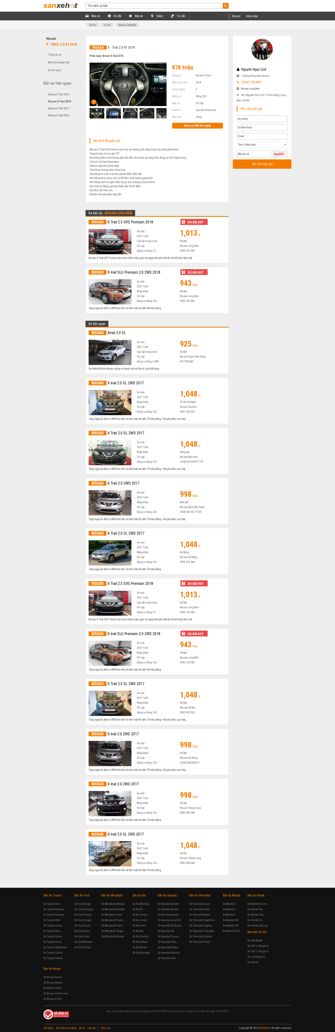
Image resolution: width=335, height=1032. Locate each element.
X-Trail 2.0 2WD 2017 (115, 483)
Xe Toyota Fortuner (53, 914)
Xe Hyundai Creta (167, 941)
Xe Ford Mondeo (83, 941)
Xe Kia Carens (140, 914)
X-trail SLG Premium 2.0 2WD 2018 (126, 272)
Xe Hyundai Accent (168, 909)
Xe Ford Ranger (82, 903)
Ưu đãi (117, 16)
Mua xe (95, 16)
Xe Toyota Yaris (51, 931)
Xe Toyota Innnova (53, 909)
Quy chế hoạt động (66, 1027)
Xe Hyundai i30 (166, 931)
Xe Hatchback (254, 940)
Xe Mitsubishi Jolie (111, 914)
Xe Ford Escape (83, 920)
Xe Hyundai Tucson (168, 936)
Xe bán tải (252, 962)
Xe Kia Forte (139, 925)
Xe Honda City (255, 909)
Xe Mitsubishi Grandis (113, 909)
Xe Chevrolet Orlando (200, 936)
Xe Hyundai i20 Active (169, 925)
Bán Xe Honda (255, 895)
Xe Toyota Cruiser (53, 952)
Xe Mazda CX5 (231, 920)
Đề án (82, 1027)
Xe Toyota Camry (52, 925)
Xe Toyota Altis (51, 920)
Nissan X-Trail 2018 (58, 101)
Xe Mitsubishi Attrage (113, 903)
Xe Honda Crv (254, 920)
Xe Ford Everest (83, 914)
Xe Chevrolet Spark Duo (202, 920)
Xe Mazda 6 (229, 914)
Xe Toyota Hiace (52, 941)
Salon (159, 16)
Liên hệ (91, 1027)
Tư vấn (180, 16)
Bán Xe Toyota (52, 895)
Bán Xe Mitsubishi (112, 895)
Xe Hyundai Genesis (169, 952)
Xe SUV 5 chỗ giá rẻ (258, 945)
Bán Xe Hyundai (167, 895)
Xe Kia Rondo (140, 947)
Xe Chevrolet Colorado (201, 931)
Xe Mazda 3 (229, 909)
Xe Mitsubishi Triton (112, 925)
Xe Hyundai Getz (167, 958)
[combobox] (262, 144)
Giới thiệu (48, 1027)
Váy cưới (106, 1027)
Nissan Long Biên (127, 24)
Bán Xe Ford (81, 895)
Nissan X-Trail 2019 (57, 94)
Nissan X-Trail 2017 (57, 108)
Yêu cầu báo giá (262, 164)
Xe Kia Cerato (140, 920)
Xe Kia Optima (140, 941)
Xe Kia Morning (141, 903)
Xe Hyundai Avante (168, 914)
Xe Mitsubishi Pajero (112, 920)
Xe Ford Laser (81, 936)
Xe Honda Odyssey (257, 925)
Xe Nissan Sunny (52, 977)
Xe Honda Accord (257, 903)
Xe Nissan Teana (52, 988)
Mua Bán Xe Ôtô (257, 932)
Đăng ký (236, 16)
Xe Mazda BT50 (231, 931)
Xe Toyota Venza (52, 936)
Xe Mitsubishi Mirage (112, 936)
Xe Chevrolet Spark (199, 914)
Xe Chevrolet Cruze (199, 903)
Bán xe (138, 16)
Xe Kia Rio (138, 931)
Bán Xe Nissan (52, 969)
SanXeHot (264, 1027)
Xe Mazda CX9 (231, 925)
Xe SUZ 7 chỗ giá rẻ (258, 951)
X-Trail (107, 24)
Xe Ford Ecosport (83, 909)
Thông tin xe (54, 54)
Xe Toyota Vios (51, 903)
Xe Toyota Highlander (55, 947)
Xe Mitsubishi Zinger (112, 931)
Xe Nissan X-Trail (52, 998)
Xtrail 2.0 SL (109, 332)
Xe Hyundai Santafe (168, 903)
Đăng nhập (252, 16)
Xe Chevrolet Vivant (200, 941)
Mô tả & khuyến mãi (58, 62)
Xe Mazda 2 (229, 903)
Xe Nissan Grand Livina (55, 993)
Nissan (92, 24)
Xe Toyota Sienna (53, 958)
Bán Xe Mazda (231, 895)
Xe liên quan (54, 70)
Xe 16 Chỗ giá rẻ (256, 956)
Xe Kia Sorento (141, 936)
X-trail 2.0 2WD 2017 (115, 734)
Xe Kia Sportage (141, 952)
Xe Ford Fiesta (82, 931)
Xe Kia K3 (138, 909)
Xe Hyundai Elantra (168, 947)
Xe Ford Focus (82, 925)
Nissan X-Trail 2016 (57, 115)
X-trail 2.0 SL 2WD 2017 (118, 383)
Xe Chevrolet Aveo (199, 909)
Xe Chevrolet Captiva (200, 925)
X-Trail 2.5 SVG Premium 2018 (122, 222)
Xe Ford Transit (82, 947)
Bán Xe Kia (139, 895)
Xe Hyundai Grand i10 (169, 920)
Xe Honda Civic (255, 914)
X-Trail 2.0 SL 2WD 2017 (118, 433)
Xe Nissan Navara (53, 982)
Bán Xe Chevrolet (199, 895)
